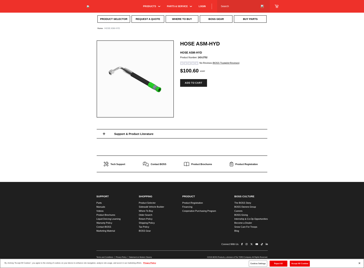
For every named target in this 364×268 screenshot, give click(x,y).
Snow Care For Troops (245, 227)
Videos (100, 211)
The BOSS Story (242, 203)
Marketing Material (105, 231)
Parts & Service (177, 6)
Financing (187, 207)
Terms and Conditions (104, 257)
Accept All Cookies (299, 263)
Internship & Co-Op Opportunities (251, 219)
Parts (99, 203)
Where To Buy (182, 19)
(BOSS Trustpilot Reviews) (225, 63)
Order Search (145, 215)
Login (202, 6)
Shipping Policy (147, 223)
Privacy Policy (121, 257)
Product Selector (113, 19)
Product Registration (192, 203)
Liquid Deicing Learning (108, 219)
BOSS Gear (216, 19)
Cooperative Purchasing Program (199, 211)
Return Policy (145, 219)
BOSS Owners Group (245, 207)
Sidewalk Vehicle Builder (151, 207)
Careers (238, 211)
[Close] (359, 263)
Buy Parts (250, 19)
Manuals (100, 207)
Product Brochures (105, 215)
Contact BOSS (103, 227)
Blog (236, 231)
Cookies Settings (258, 263)
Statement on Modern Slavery (140, 257)
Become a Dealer (243, 223)
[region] (182, 263)
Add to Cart (193, 83)
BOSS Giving (241, 215)
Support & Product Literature (133, 133)
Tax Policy (144, 227)
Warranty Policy (104, 223)
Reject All (278, 263)
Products (149, 6)
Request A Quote (148, 19)
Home (100, 28)
